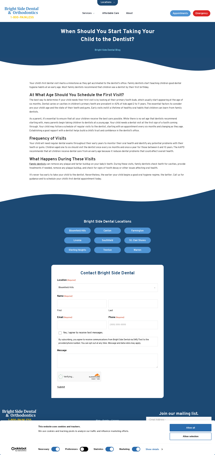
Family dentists (37, 164)
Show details (152, 449)
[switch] (84, 449)
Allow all (190, 427)
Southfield (107, 240)
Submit (61, 387)
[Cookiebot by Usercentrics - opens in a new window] (19, 449)
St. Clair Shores (137, 240)
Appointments (180, 13)
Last (111, 310)
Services (87, 13)
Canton (107, 230)
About (129, 13)
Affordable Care (110, 13)
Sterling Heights (77, 250)
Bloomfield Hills (77, 230)
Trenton (107, 250)
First (59, 310)
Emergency (202, 13)
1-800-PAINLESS (22, 17)
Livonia (77, 240)
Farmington (137, 230)
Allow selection (190, 436)
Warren (137, 250)
